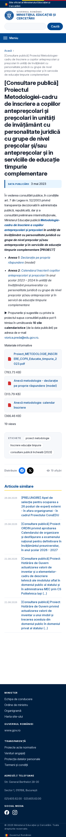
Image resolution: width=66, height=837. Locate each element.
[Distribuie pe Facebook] (22, 470)
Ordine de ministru (16, 705)
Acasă (8, 50)
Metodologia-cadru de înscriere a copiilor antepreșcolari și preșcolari (32, 225)
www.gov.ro (12, 730)
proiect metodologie (37, 438)
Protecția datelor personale (22, 759)
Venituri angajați (14, 753)
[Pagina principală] (9, 15)
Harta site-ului (13, 716)
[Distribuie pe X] (30, 470)
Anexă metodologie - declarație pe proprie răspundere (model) (36, 383)
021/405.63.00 (32, 798)
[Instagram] (14, 812)
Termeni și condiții (16, 765)
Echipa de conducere (18, 699)
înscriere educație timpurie (25, 445)
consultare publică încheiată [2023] (31, 452)
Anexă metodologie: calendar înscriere (34, 405)
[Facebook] (6, 812)
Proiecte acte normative (20, 747)
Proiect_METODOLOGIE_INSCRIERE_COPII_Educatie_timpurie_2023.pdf (35, 359)
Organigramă (12, 710)
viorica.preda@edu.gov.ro (21, 337)
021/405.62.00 (13, 798)
